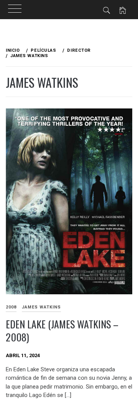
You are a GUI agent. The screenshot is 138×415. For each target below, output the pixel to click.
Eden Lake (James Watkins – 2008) (62, 331)
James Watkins (41, 307)
